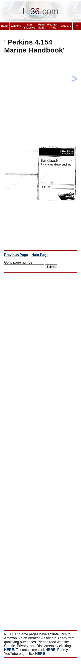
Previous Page (16, 255)
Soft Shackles (29, 26)
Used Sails (41, 26)
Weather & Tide (52, 26)
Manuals (65, 26)
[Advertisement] (40, 102)
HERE (9, 650)
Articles (16, 26)
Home (4, 26)
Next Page (40, 255)
